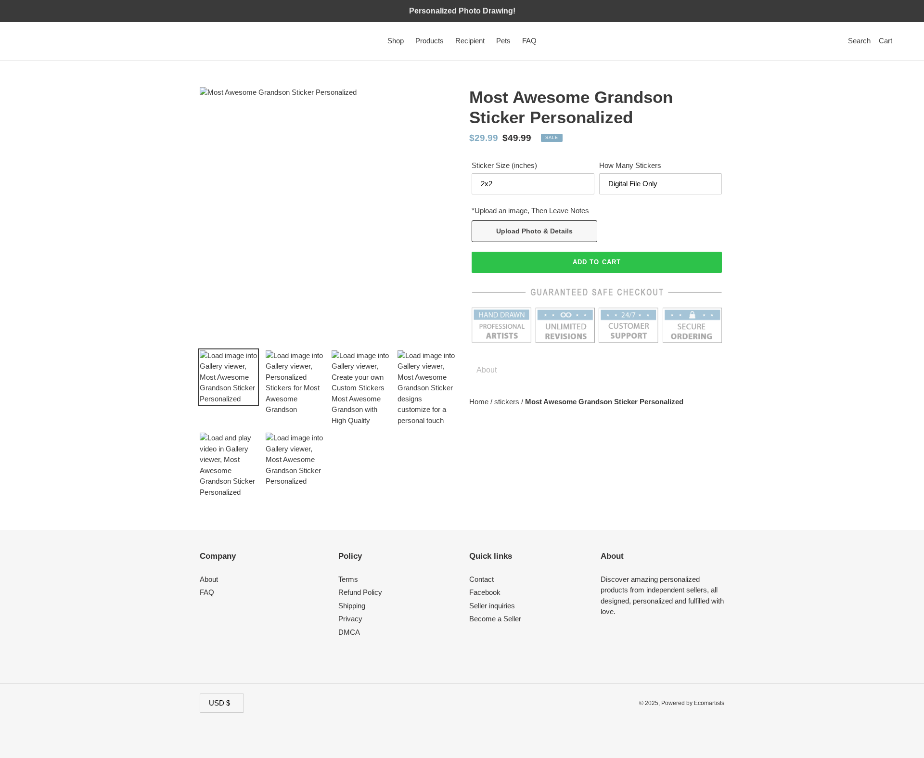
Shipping (351, 606)
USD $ (219, 703)
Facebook (484, 592)
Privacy (350, 619)
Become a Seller (495, 619)
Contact (481, 579)
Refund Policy (360, 592)
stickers (507, 402)
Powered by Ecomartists (692, 703)
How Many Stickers (630, 165)
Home (479, 402)
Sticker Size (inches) (504, 165)
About (209, 579)
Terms (348, 579)
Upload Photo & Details (534, 231)
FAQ (207, 592)
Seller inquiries (492, 606)
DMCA (349, 632)
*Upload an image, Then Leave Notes (530, 210)
